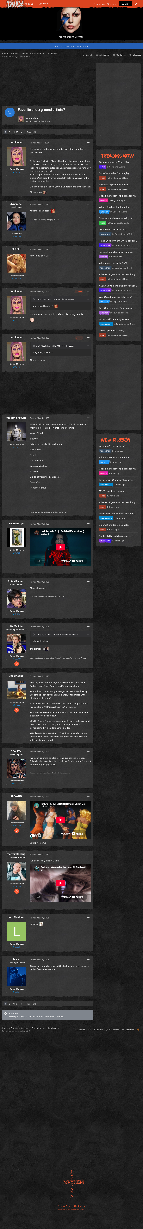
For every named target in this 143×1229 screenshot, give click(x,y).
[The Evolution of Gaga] (71, 21)
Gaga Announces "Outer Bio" (114, 161)
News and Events (117, 166)
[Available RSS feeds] (138, 1029)
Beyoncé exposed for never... (114, 184)
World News (116, 256)
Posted (39, 142)
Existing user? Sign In (104, 3)
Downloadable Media (119, 222)
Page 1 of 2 (32, 131)
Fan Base (45, 121)
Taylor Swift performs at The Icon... (117, 513)
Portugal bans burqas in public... (116, 251)
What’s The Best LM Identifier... (115, 206)
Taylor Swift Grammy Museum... (116, 319)
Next (15, 131)
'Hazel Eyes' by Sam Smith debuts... (118, 240)
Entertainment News (118, 177)
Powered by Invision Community (71, 1209)
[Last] (21, 132)
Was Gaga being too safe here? (115, 296)
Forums (29, 3)
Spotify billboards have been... (115, 535)
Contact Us (79, 1205)
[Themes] (136, 4)
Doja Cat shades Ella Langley (114, 173)
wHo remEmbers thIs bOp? (113, 229)
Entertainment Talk (123, 233)
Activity (43, 3)
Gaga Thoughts (118, 200)
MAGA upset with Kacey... (112, 330)
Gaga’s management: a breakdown (117, 195)
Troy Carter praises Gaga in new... (117, 307)
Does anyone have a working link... (117, 218)
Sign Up (125, 3)
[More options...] (88, 142)
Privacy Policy (65, 1205)
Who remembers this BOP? (113, 263)
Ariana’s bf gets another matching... (118, 274)
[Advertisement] (47, 81)
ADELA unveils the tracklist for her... (118, 285)
